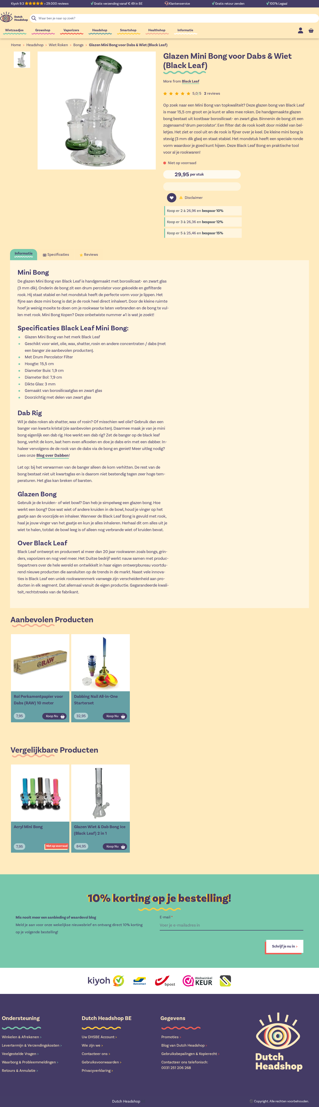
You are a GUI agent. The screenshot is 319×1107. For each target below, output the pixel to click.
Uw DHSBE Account (99, 1037)
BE (128, 1101)
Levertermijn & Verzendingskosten (32, 1045)
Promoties (171, 1037)
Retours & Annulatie (20, 1070)
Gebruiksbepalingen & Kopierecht (190, 1054)
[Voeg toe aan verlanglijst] (171, 197)
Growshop (42, 30)
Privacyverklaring (97, 1070)
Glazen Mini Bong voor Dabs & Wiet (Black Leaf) (128, 45)
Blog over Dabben (52, 455)
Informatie (185, 30)
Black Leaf (190, 81)
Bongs (78, 45)
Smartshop (128, 30)
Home (16, 45)
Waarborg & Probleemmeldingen (30, 1062)
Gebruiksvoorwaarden (101, 1062)
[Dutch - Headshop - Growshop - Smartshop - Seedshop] (14, 17)
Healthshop (156, 30)
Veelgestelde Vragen (20, 1054)
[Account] (300, 30)
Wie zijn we (92, 1045)
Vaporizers (71, 30)
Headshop (99, 30)
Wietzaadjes (14, 30)
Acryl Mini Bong (28, 826)
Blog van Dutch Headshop (184, 1045)
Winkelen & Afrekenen (22, 1037)
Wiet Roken (58, 45)
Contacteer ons (96, 1054)
